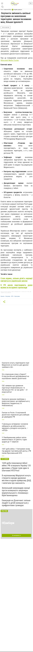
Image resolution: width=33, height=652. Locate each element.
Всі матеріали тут (16, 535)
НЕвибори (8, 523)
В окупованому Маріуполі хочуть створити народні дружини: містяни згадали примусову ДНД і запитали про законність (16, 479)
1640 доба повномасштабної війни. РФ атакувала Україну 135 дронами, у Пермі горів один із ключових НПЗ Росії (16, 467)
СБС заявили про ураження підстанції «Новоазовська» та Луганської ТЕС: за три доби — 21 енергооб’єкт (15, 389)
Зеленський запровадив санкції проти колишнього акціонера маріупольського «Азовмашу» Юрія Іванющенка (16, 492)
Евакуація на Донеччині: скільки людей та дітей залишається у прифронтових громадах (16, 503)
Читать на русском (5, 27)
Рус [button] (31, 3)
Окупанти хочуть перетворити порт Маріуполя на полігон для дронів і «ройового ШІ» (15, 365)
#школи (2, 296)
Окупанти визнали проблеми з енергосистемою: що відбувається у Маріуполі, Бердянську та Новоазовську (16, 402)
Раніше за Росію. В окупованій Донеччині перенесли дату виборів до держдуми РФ (15, 414)
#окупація (7, 296)
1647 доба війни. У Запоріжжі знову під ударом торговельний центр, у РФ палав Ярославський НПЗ (16, 451)
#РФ (12, 296)
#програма (17, 296)
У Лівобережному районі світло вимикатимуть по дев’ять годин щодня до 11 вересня (14, 439)
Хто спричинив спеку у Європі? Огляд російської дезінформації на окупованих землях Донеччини (15, 376)
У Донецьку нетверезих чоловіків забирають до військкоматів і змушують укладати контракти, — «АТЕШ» (15, 427)
